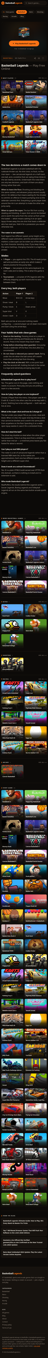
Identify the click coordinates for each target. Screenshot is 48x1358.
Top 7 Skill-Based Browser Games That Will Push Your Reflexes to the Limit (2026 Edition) (23, 1232)
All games (5, 1313)
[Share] (35, 58)
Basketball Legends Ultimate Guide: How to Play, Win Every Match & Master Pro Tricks (23, 1222)
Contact (5, 1322)
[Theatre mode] (39, 58)
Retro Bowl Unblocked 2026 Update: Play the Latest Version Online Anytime (22, 1253)
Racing (4, 1301)
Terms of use (6, 1328)
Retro (4, 1295)
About (4, 1319)
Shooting (5, 1298)
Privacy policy (7, 1325)
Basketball (5, 1291)
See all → (43, 78)
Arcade (4, 1304)
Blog (22, 16)
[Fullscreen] (43, 58)
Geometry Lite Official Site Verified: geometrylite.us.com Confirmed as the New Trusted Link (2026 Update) (22, 1242)
